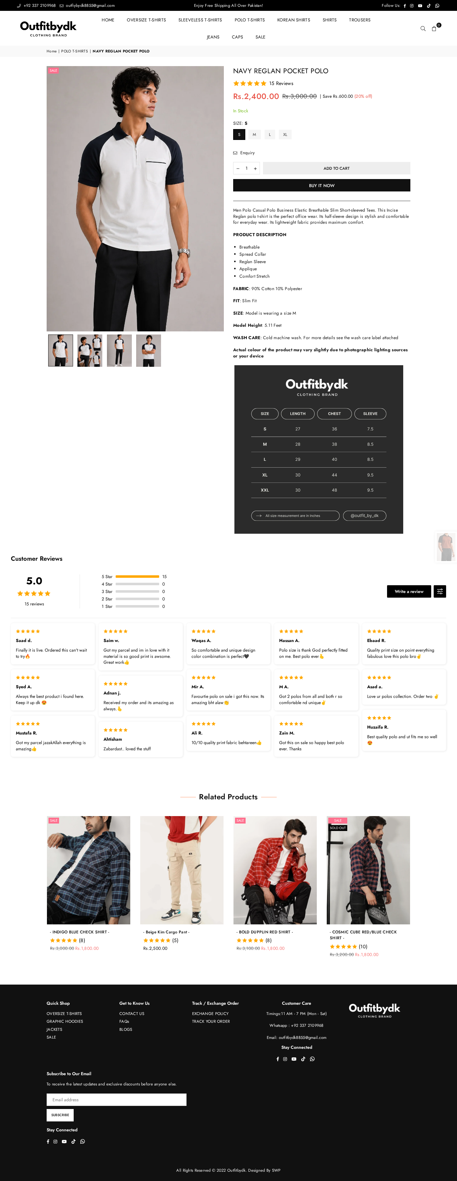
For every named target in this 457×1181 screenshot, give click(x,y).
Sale (53, 70)
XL (285, 134)
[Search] (423, 28)
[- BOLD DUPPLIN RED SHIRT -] (192, 870)
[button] (434, 28)
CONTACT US (131, 1014)
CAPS (237, 37)
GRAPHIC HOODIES (65, 1021)
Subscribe (60, 1114)
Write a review (409, 591)
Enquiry (247, 153)
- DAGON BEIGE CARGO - (365, 932)
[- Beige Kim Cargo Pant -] (99, 870)
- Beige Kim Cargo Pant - (84, 932)
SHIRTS (330, 20)
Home (52, 51)
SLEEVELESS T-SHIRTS (200, 20)
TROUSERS (360, 20)
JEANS (213, 37)
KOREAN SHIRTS (293, 20)
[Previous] (55, 198)
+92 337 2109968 (39, 5)
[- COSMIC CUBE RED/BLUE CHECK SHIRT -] (286, 870)
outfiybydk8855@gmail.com (90, 5)
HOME (108, 20)
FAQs (124, 1021)
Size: (240, 123)
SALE (260, 37)
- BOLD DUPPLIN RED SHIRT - (182, 932)
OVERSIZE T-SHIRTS (146, 20)
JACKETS (54, 1029)
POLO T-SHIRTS (250, 20)
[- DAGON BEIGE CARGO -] (379, 870)
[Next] (215, 198)
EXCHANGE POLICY (210, 1014)
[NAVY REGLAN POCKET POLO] (60, 350)
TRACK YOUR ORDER (211, 1021)
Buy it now (322, 185)
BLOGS (125, 1029)
